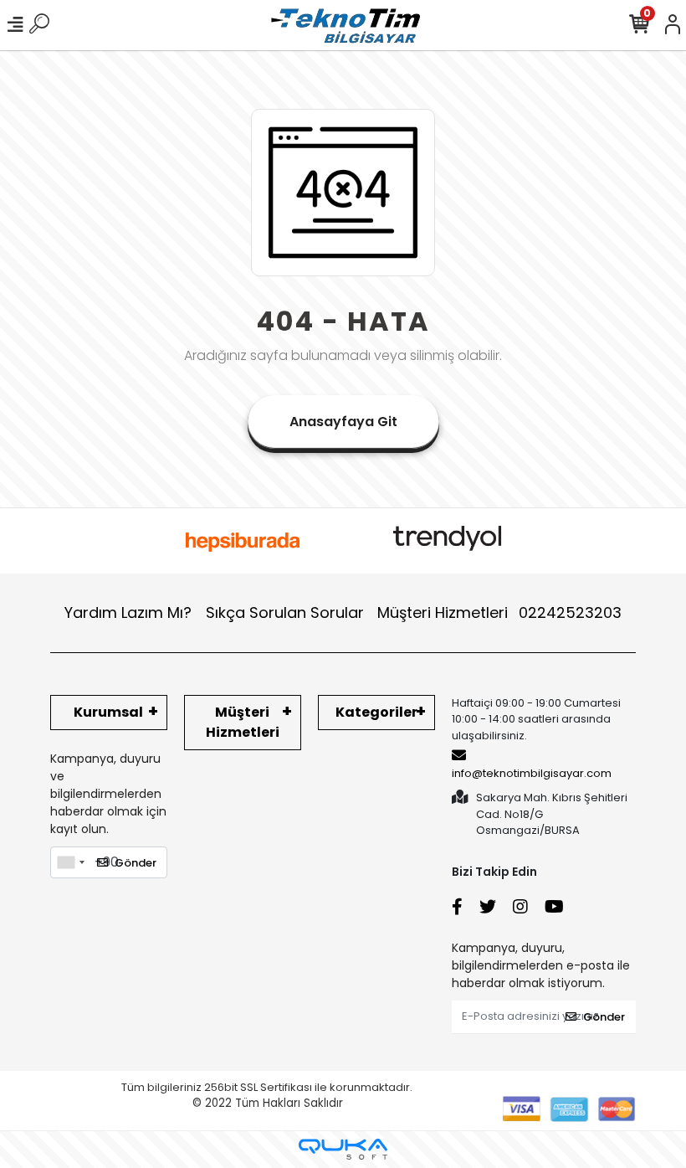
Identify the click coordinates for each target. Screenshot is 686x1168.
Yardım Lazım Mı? (128, 612)
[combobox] (70, 862)
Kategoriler (376, 712)
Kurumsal (108, 712)
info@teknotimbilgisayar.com (532, 773)
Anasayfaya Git (343, 421)
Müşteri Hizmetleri (499, 612)
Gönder (135, 863)
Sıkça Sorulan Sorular (285, 612)
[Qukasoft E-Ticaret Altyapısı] (343, 1149)
